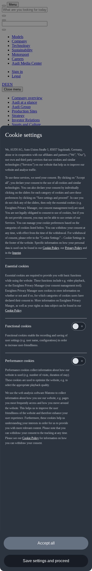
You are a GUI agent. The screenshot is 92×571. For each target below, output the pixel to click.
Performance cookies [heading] (19, 361)
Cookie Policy (51, 248)
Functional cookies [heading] (18, 326)
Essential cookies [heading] (17, 266)
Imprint (16, 253)
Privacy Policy (73, 248)
